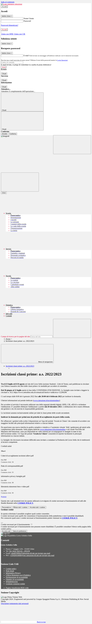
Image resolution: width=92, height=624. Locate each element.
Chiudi (4, 74)
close (4, 193)
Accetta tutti (37, 507)
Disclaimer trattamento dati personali (15, 603)
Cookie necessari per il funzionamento (15, 524)
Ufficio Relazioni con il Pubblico (18, 575)
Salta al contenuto (7, 2)
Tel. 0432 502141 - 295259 (19, 551)
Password (27, 21)
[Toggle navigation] (20, 182)
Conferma (12, 134)
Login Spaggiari (62, 60)
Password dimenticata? (9, 25)
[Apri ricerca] (72, 144)
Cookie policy (11, 569)
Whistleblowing (12, 582)
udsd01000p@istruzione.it (30, 553)
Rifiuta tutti (20, 507)
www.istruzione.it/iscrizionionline (52, 429)
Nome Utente (29, 18)
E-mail (26, 56)
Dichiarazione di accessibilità (17, 577)
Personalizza (6, 507)
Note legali (10, 571)
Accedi (4, 6)
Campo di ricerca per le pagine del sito (15, 336)
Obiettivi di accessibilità (15, 579)
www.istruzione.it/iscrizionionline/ (46, 400)
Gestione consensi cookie (15, 584)
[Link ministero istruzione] (11, 4)
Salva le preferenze (19, 531)
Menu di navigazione (45, 362)
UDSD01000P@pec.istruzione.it (32, 555)
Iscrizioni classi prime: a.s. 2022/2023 (20, 366)
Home (8, 339)
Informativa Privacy (13, 573)
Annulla (4, 134)
